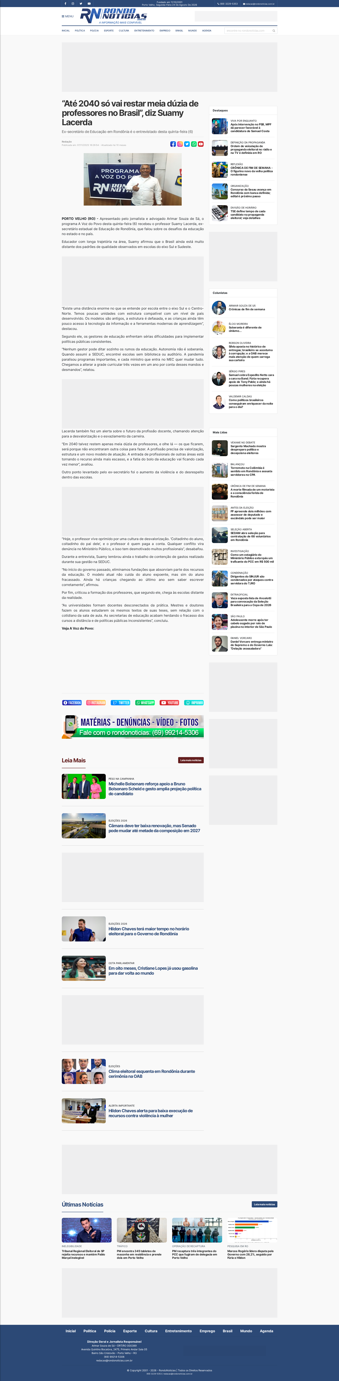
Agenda (206, 30)
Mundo (192, 30)
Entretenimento (144, 30)
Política (80, 30)
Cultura (124, 30)
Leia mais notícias (190, 760)
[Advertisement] (236, 16)
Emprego (165, 30)
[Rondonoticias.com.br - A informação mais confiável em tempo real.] (114, 16)
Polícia (94, 30)
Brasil (179, 30)
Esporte (109, 30)
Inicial (66, 30)
